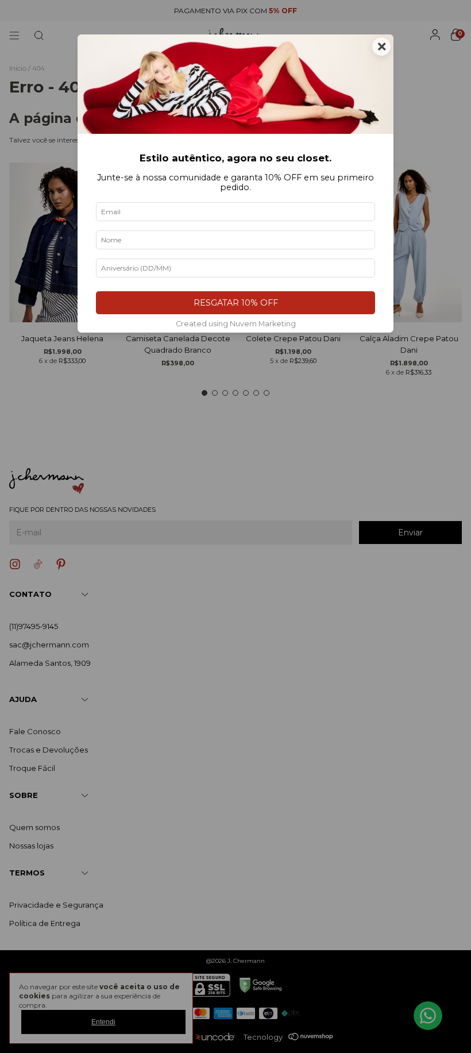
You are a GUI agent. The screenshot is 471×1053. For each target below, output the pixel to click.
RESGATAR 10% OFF (236, 303)
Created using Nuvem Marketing (236, 323)
